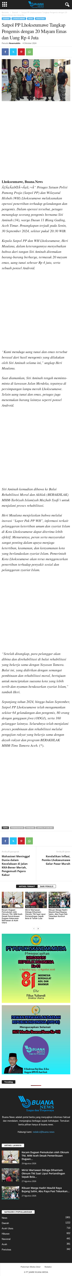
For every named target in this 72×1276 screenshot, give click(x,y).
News (30, 18)
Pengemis (30, 828)
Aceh (5, 906)
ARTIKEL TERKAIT (27, 886)
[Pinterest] (21, 51)
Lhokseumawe (19, 18)
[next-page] (38, 928)
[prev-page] (34, 928)
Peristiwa (40, 18)
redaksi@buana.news (44, 1132)
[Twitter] (13, 51)
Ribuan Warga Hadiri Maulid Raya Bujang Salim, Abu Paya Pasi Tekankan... (46, 1189)
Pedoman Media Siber (31, 1266)
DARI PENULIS (46, 886)
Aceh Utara (30, 906)
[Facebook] (5, 51)
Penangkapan (17, 828)
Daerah (15, 12)
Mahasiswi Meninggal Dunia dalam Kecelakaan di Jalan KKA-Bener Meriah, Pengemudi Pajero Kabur (16, 865)
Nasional (6, 1239)
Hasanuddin (14, 43)
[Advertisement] (36, 141)
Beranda (5, 12)
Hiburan (5, 1233)
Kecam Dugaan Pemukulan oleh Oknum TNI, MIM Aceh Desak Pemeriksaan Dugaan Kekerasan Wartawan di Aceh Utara (12, 916)
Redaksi (48, 1266)
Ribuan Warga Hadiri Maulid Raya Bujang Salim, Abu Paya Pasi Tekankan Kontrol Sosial (58, 914)
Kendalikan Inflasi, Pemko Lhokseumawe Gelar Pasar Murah (56, 859)
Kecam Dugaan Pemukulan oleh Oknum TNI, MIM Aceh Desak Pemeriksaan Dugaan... (45, 1156)
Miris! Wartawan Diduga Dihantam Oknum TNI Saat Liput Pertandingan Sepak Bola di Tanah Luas (35, 914)
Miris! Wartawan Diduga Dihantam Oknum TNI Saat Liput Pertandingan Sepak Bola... (43, 1173)
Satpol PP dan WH (45, 828)
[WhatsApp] (29, 51)
